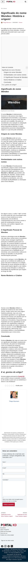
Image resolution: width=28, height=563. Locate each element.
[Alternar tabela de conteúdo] (26, 67)
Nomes (5, 8)
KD (1, 8)
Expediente (3, 527)
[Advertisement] (14, 52)
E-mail (4, 468)
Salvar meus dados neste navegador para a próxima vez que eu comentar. (13, 500)
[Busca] (25, 1)
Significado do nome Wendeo (11, 70)
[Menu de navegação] (2, 1)
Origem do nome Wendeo (13, 72)
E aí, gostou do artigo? (9, 84)
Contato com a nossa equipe (7, 535)
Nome (4, 462)
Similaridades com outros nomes (15, 75)
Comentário (6, 479)
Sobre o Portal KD (4, 529)
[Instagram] (5, 547)
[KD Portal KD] (11, 1)
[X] (12, 547)
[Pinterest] (9, 547)
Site (3, 473)
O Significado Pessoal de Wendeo (15, 77)
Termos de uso (3, 533)
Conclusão (7, 82)
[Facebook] (2, 547)
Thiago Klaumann (7, 22)
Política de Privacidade (5, 531)
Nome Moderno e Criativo (12, 80)
